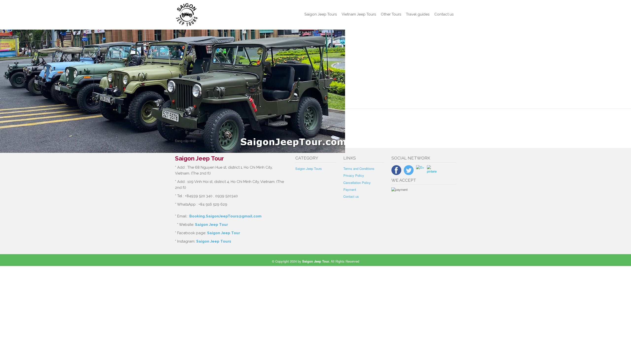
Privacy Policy (353, 175)
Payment (349, 189)
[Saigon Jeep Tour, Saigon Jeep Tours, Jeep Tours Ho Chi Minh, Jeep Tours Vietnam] (207, 14)
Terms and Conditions (358, 168)
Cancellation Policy (357, 182)
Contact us (444, 14)
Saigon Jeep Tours (320, 14)
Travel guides (417, 14)
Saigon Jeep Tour (211, 224)
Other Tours (391, 14)
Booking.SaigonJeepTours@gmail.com (225, 216)
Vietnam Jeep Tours (359, 14)
